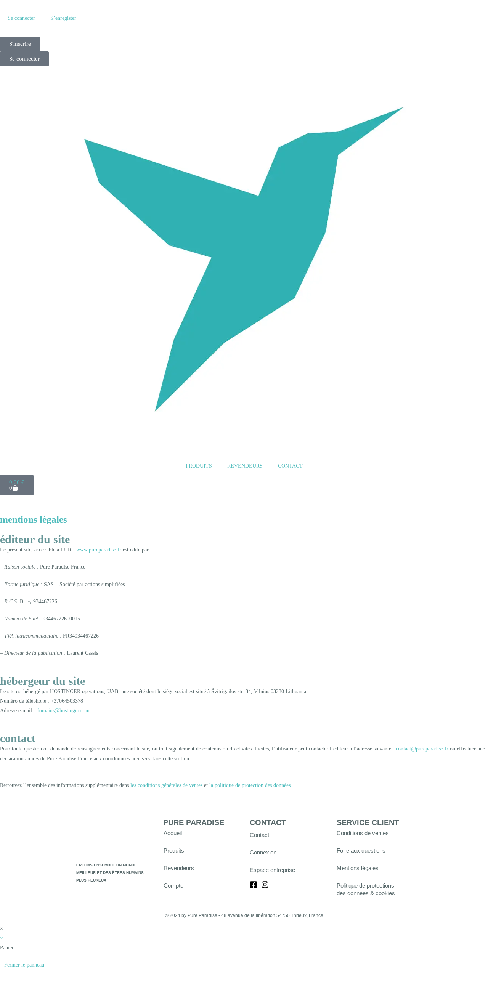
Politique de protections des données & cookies (366, 889)
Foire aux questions (361, 850)
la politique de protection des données (250, 785)
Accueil (173, 833)
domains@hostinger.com (63, 710)
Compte (173, 885)
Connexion (263, 852)
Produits (174, 850)
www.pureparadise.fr (98, 550)
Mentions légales (358, 868)
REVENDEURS (245, 466)
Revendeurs (179, 868)
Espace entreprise (272, 870)
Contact (259, 835)
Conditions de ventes (363, 833)
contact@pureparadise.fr (422, 749)
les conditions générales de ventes (166, 785)
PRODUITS (199, 466)
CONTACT (290, 466)
